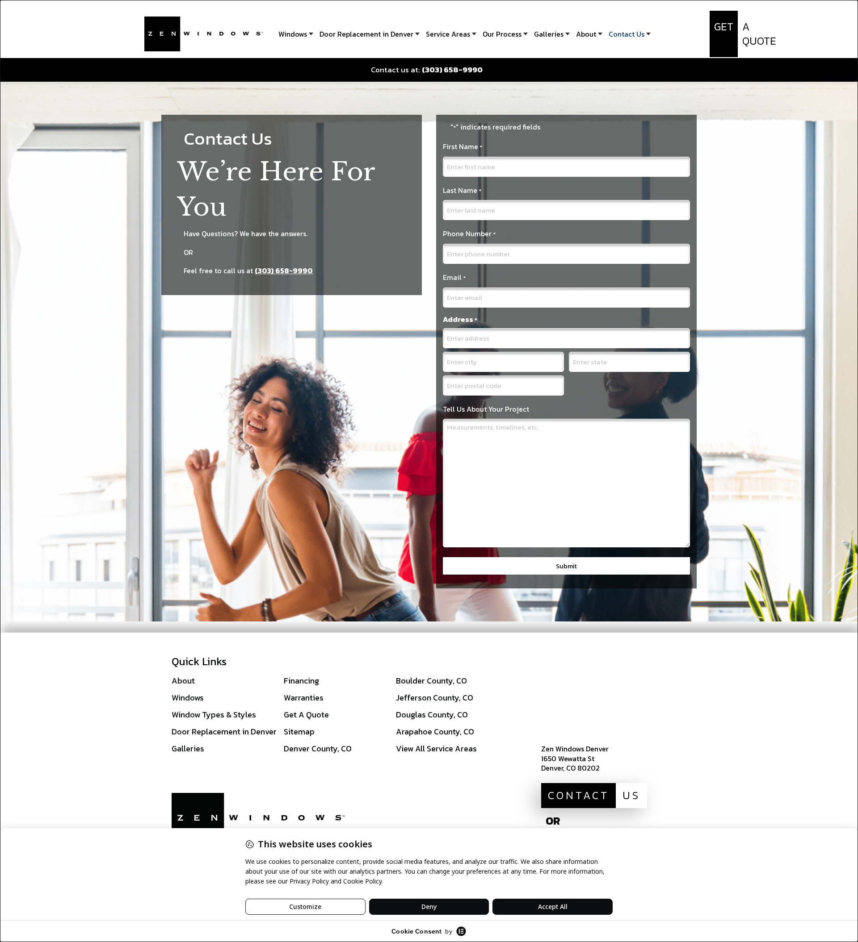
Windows (188, 698)
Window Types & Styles (214, 715)
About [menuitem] (586, 34)
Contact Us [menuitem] (626, 34)
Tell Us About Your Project (486, 409)
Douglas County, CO (432, 715)
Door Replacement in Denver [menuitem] (366, 34)
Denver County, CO (318, 748)
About (183, 681)
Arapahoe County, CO (435, 731)
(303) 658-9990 (284, 270)
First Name (462, 146)
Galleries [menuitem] (549, 34)
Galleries (188, 748)
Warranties (304, 698)
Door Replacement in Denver (224, 731)
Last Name (462, 190)
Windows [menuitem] (292, 34)
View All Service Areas (436, 748)
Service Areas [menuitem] (448, 34)
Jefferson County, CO (434, 698)
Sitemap (299, 731)
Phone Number (469, 233)
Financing (301, 681)
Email (454, 277)
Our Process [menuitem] (502, 34)
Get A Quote (306, 715)
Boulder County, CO (431, 681)
